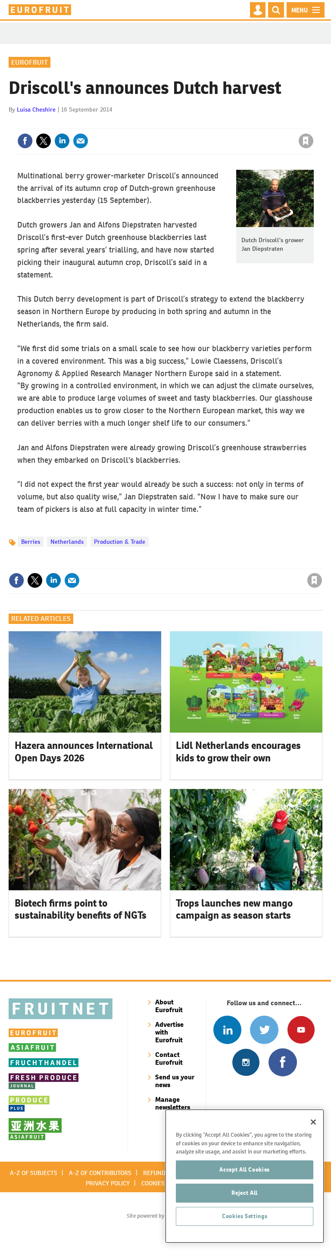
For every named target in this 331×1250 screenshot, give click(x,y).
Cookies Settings (245, 1216)
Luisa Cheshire (36, 109)
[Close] (313, 1122)
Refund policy (164, 1173)
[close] (312, 123)
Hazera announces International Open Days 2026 (84, 751)
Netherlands (67, 542)
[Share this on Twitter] (43, 141)
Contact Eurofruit (169, 1058)
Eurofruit (29, 62)
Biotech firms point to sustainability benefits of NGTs (81, 909)
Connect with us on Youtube (301, 1030)
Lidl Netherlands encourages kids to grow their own (238, 751)
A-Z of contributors (100, 1173)
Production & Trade (119, 542)
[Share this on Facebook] (25, 141)
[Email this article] (80, 141)
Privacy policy (108, 1183)
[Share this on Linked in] (62, 141)
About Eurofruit (169, 1006)
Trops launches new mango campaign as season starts (234, 909)
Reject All (244, 1193)
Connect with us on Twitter (264, 1030)
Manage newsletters (172, 1103)
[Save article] (306, 141)
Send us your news (174, 1080)
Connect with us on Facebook (283, 1062)
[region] (244, 1176)
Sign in (203, 123)
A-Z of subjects (33, 1173)
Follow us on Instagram (246, 1062)
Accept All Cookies (244, 1169)
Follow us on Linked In (227, 1030)
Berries (30, 542)
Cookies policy (163, 1183)
